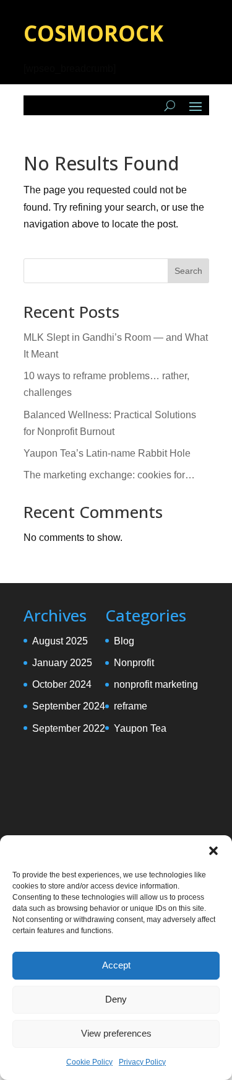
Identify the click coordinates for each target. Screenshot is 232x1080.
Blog (124, 641)
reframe (130, 706)
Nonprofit (134, 662)
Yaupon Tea (140, 728)
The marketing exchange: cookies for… (109, 475)
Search (188, 271)
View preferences (116, 1033)
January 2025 (62, 662)
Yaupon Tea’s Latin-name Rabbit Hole (107, 453)
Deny (116, 999)
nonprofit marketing (156, 684)
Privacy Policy (142, 1062)
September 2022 (68, 728)
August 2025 (60, 641)
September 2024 (68, 706)
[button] (213, 851)
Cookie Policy (89, 1062)
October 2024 (62, 684)
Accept (116, 965)
